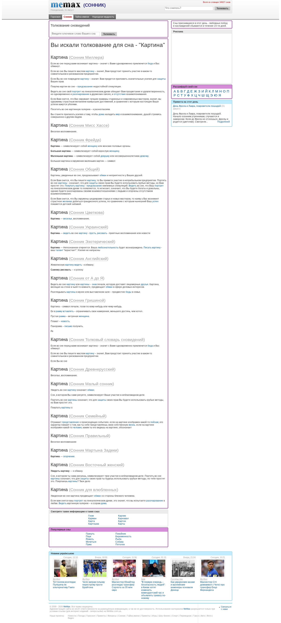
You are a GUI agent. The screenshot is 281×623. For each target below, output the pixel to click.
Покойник (120, 533)
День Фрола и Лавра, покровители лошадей (197, 106)
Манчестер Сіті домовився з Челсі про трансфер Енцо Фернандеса (212, 586)
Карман (92, 518)
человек (77, 427)
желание (67, 201)
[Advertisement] (201, 58)
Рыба (118, 539)
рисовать (102, 233)
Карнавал (123, 518)
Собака (119, 541)
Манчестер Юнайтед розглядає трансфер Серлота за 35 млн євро (123, 586)
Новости (72, 616)
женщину (92, 146)
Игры (154, 616)
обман (103, 175)
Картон (122, 521)
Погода (81, 616)
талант (59, 250)
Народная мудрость (103, 17)
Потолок (120, 544)
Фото (209, 616)
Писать (147, 247)
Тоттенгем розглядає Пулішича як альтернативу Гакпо (64, 585)
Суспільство (177, 579)
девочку (144, 156)
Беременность (123, 536)
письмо (68, 326)
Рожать (90, 539)
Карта (91, 521)
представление (70, 422)
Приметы (101, 616)
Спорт (175, 616)
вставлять (68, 311)
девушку (105, 156)
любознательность (108, 247)
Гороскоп (56, 17)
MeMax (66, 606)
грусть (92, 233)
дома (101, 114)
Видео (71, 618)
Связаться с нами (226, 608)
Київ (143, 579)
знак (94, 284)
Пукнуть (90, 533)
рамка (62, 316)
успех (155, 201)
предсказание (85, 86)
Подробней (223, 121)
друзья (144, 284)
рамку (59, 311)
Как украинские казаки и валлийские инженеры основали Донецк (183, 586)
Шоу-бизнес (164, 616)
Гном (91, 515)
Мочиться (91, 541)
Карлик (122, 515)
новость (65, 321)
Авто (203, 616)
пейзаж (154, 422)
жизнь (132, 425)
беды (128, 292)
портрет (76, 91)
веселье (67, 218)
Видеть (132, 185)
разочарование (80, 94)
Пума (89, 544)
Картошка (93, 523)
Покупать (70, 185)
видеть (67, 233)
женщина (84, 316)
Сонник (68, 17)
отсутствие (120, 94)
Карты (121, 523)
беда (150, 63)
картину (90, 71)
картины (62, 183)
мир (118, 114)
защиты (161, 79)
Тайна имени (82, 17)
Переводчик (185, 616)
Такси (196, 616)
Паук (88, 536)
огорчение (69, 456)
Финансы (112, 616)
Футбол (56, 579)
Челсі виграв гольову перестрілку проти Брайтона (93, 585)
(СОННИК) (94, 5)
